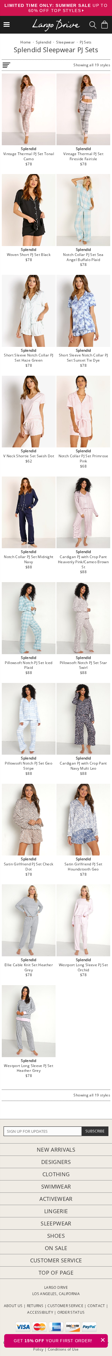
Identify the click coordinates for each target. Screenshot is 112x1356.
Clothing (56, 1174)
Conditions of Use (63, 1349)
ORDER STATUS (71, 1312)
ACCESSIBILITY (40, 1312)
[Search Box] (92, 25)
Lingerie (56, 1211)
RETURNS (35, 1305)
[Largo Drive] (56, 21)
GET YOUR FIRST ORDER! (59, 1340)
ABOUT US (13, 1305)
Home (25, 42)
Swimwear (56, 1186)
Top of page (56, 1272)
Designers (56, 1161)
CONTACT (96, 1305)
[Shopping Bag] (104, 25)
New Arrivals (56, 1149)
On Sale (56, 1248)
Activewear (56, 1198)
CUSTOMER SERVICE (65, 1305)
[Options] (6, 64)
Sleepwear (56, 1223)
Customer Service (56, 1260)
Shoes (56, 1235)
